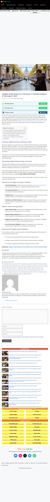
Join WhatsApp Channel (11, 300)
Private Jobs (43, 4)
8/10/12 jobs (13, 411)
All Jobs (37, 417)
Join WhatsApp (37, 443)
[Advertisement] (25, 21)
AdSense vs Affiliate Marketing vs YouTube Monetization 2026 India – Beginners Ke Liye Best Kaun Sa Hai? (23, 381)
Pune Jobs (37, 439)
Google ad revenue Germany (19, 266)
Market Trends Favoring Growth (11, 135)
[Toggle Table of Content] (24, 128)
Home (2, 4)
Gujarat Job (29, 4)
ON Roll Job (3, 8)
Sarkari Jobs (13, 443)
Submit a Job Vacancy (21, 8)
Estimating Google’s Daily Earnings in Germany (15, 131)
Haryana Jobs (13, 430)
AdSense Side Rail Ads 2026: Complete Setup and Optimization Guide (23, 351)
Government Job (5, 10)
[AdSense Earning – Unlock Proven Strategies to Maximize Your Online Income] (5, 1)
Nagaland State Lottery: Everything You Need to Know (17, 274)
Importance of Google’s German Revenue (13, 136)
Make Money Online (11, 4)
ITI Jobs (37, 411)
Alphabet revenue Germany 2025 (29, 264)
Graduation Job (13, 417)
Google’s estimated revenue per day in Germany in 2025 (32, 120)
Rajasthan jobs (13, 436)
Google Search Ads (39, 185)
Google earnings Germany (24, 268)
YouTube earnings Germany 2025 (35, 270)
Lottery (30, 8)
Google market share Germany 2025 (16, 270)
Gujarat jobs (13, 427)
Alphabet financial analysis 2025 (12, 264)
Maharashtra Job (25, 10)
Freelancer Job (45, 10)
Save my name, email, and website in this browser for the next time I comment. (23, 337)
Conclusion (6, 138)
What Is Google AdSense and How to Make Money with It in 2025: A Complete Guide (25, 272)
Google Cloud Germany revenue (35, 266)
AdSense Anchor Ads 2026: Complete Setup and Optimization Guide (23, 363)
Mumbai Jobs (36, 430)
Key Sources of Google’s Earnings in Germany (14, 133)
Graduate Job (21, 4)
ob (17, 423)
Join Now (43, 103)
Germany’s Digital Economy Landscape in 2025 (15, 130)
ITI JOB (36, 4)
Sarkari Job (11, 8)
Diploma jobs (13, 414)
